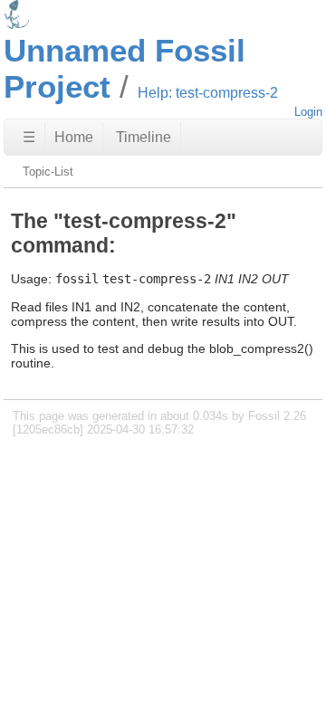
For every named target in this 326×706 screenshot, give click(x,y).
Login (308, 112)
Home (73, 137)
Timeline (143, 137)
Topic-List (48, 171)
